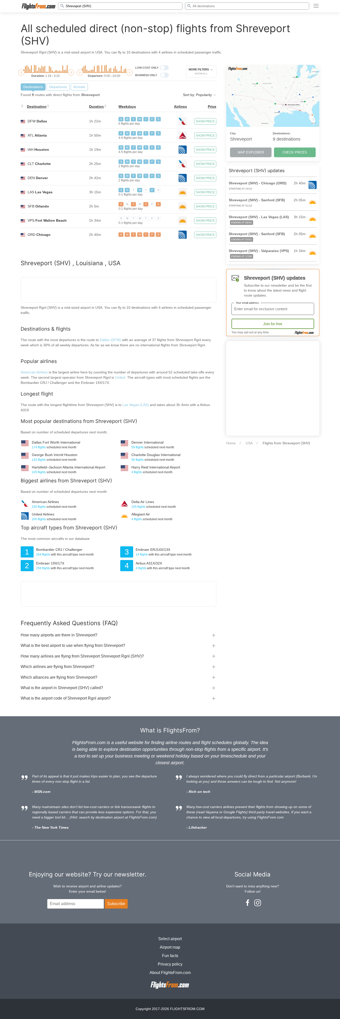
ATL (37, 135)
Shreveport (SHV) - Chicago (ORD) (257, 183)
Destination (37, 106)
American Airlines (34, 372)
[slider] (21, 72)
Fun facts (170, 956)
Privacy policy (170, 964)
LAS (40, 192)
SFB (38, 206)
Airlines (180, 106)
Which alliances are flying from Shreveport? (59, 677)
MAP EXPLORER (251, 152)
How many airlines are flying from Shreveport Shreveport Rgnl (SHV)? (82, 656)
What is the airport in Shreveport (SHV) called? (62, 688)
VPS (47, 220)
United (120, 377)
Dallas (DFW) (110, 340)
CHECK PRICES (295, 152)
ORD (39, 235)
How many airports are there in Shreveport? (59, 635)
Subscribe (116, 904)
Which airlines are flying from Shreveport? (57, 666)
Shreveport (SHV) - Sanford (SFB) (257, 200)
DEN (38, 178)
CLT (39, 164)
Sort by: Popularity (198, 95)
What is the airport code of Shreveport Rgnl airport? (66, 698)
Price (212, 106)
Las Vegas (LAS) (136, 405)
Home (231, 443)
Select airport (170, 939)
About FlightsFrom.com (170, 972)
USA (249, 443)
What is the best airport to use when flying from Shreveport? (73, 645)
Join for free (272, 324)
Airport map (170, 947)
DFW (37, 121)
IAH (38, 150)
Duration (96, 106)
